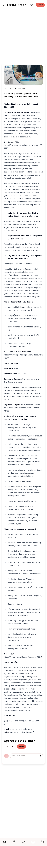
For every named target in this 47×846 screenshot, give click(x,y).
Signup (40, 5)
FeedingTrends (15, 4)
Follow (21, 746)
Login (32, 5)
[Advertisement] (23, 35)
